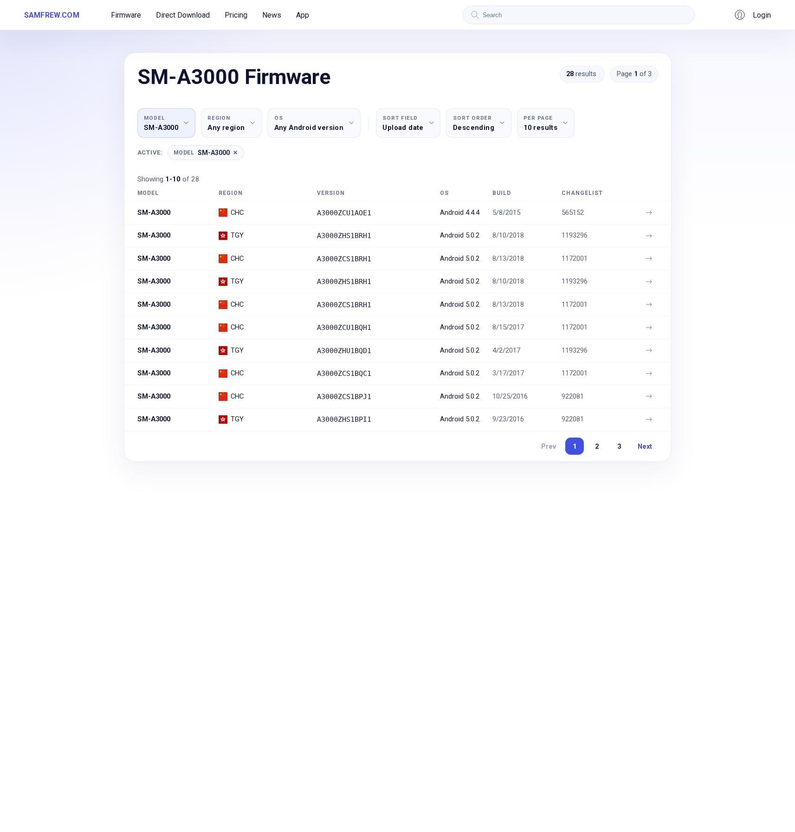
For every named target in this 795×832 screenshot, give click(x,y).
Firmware (126, 15)
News (271, 15)
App (302, 15)
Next (645, 446)
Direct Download (183, 15)
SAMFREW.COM (51, 15)
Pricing (236, 15)
